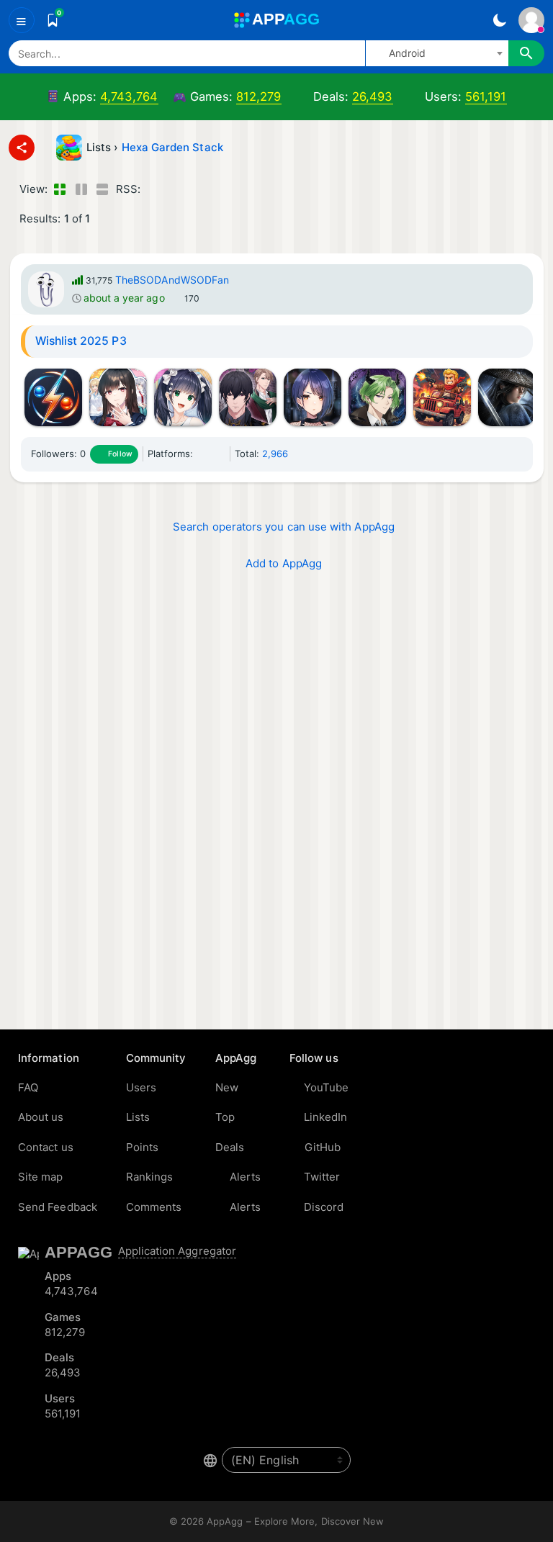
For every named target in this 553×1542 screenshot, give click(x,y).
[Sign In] (531, 20)
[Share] (22, 148)
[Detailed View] (81, 189)
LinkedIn (326, 1117)
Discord (324, 1207)
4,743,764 (129, 96)
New (226, 1087)
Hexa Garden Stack (172, 147)
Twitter (322, 1176)
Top (225, 1117)
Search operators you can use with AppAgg (284, 526)
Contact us (45, 1147)
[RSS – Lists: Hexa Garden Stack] (154, 189)
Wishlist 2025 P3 (81, 341)
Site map (40, 1176)
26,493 (372, 96)
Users (141, 1087)
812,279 (259, 96)
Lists (138, 1117)
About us (41, 1117)
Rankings (150, 1176)
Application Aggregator (177, 1251)
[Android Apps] (202, 453)
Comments (154, 1207)
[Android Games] (219, 453)
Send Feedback (57, 1207)
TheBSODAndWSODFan (172, 280)
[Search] (526, 53)
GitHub (323, 1147)
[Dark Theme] (499, 20)
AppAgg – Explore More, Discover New (295, 1521)
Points (142, 1147)
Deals (229, 1147)
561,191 (486, 96)
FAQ (28, 1087)
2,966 (275, 453)
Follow (120, 454)
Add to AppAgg (284, 563)
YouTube (326, 1087)
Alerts (245, 1176)
